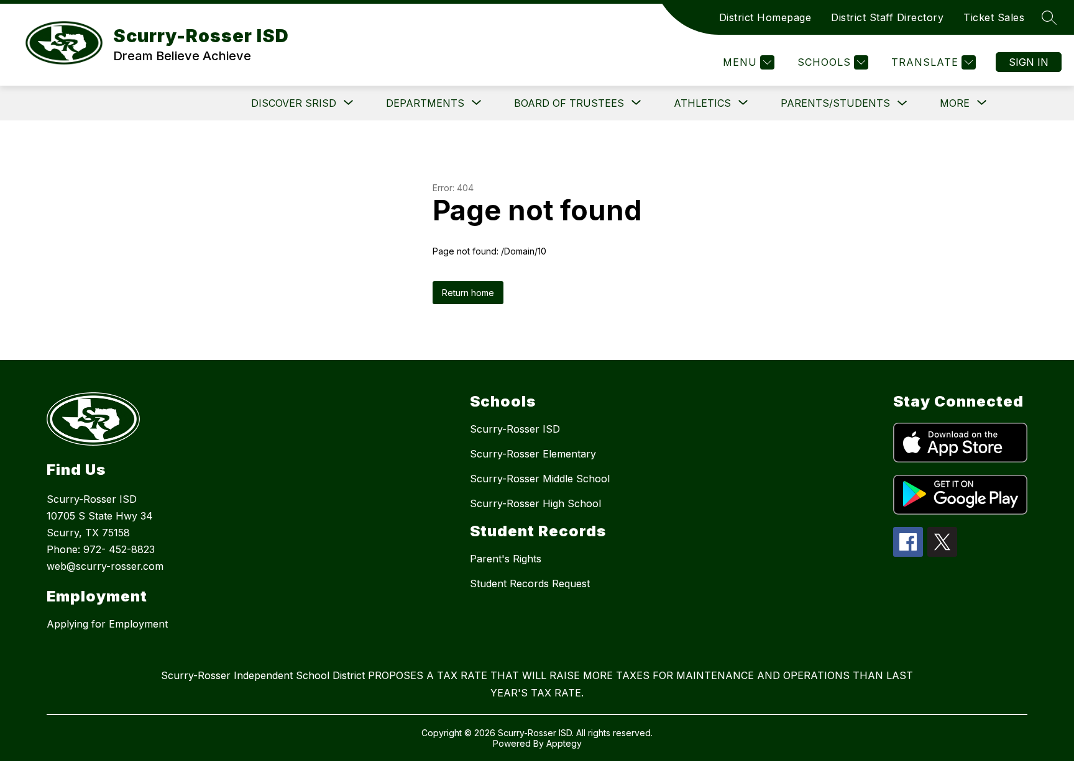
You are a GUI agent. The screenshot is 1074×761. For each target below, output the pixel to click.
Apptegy (564, 743)
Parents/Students (835, 103)
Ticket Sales (993, 17)
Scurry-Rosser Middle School (540, 478)
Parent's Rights (505, 558)
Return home (468, 292)
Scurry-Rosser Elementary (533, 454)
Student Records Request (530, 583)
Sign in (1029, 62)
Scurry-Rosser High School (535, 503)
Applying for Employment (107, 624)
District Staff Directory (887, 17)
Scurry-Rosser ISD (515, 429)
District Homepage (765, 17)
